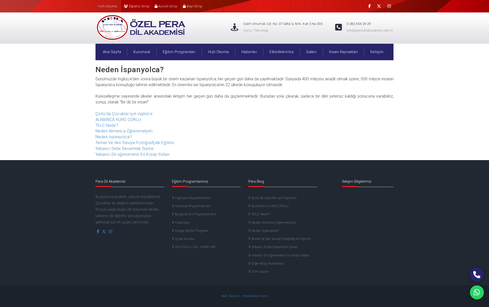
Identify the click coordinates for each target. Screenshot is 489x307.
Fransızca (181, 222)
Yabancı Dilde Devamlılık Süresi (125, 148)
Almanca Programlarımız (192, 206)
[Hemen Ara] (477, 275)
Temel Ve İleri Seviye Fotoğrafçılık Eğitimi (135, 142)
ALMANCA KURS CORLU (118, 119)
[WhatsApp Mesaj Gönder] (477, 292)
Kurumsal (141, 52)
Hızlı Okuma (218, 52)
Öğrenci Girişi (139, 6)
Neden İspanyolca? (114, 136)
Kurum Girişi (168, 6)
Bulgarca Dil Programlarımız (195, 214)
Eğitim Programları (179, 52)
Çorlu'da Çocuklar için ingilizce (124, 113)
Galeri (311, 52)
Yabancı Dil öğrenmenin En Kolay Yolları (133, 154)
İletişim (377, 52)
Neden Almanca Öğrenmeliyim (124, 131)
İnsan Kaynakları (343, 52)
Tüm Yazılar (259, 271)
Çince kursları (184, 239)
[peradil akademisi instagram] (389, 6)
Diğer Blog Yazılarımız (267, 263)
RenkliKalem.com (255, 296)
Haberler (249, 52)
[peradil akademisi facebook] (369, 6)
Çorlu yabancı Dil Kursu (140, 24)
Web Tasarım (230, 296)
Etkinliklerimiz (281, 52)
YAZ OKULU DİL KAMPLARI (195, 247)
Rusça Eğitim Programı (191, 231)
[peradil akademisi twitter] (379, 6)
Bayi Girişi (194, 6)
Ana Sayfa (112, 52)
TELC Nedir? (107, 125)
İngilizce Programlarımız (192, 198)
